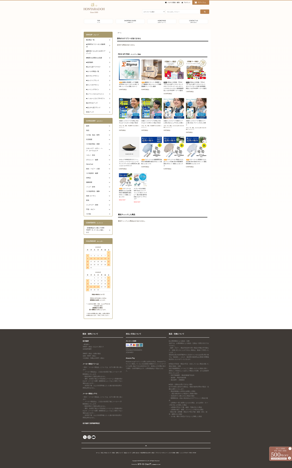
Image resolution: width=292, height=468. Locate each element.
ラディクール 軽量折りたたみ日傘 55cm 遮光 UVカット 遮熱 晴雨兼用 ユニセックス (196, 161)
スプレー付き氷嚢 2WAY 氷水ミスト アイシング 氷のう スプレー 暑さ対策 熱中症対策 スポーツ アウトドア (140, 194)
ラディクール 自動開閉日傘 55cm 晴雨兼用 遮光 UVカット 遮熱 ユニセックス (151, 161)
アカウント (187, 2)
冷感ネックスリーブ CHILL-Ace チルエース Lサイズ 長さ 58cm (128, 122)
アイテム (202, 2)
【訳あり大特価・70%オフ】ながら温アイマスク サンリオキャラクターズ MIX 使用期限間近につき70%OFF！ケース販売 (196, 85)
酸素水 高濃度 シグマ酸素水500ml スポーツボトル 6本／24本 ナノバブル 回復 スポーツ (129, 84)
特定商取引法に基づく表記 (147, 452)
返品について (127, 452)
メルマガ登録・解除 (173, 2)
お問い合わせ (135, 452)
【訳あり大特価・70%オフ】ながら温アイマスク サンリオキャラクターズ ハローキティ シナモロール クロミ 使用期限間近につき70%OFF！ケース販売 (173, 86)
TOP (98, 21)
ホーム (119, 32)
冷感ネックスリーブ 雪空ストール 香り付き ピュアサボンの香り (173, 122)
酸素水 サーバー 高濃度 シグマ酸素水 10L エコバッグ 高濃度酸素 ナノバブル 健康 (151, 84)
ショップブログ (184, 452)
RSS (190, 452)
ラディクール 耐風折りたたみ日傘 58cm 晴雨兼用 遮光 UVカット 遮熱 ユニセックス (125, 193)
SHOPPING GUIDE (130, 21)
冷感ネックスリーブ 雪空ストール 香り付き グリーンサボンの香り (196, 123)
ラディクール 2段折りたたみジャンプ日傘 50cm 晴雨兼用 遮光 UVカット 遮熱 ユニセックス (173, 163)
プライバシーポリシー (161, 452)
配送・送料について (117, 452)
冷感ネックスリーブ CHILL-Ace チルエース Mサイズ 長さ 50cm (151, 122)
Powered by (134, 464)
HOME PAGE (162, 21)
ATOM (194, 452)
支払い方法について (106, 452)
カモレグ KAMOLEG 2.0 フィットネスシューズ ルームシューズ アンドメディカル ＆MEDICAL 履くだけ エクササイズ (129, 163)
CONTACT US (193, 21)
